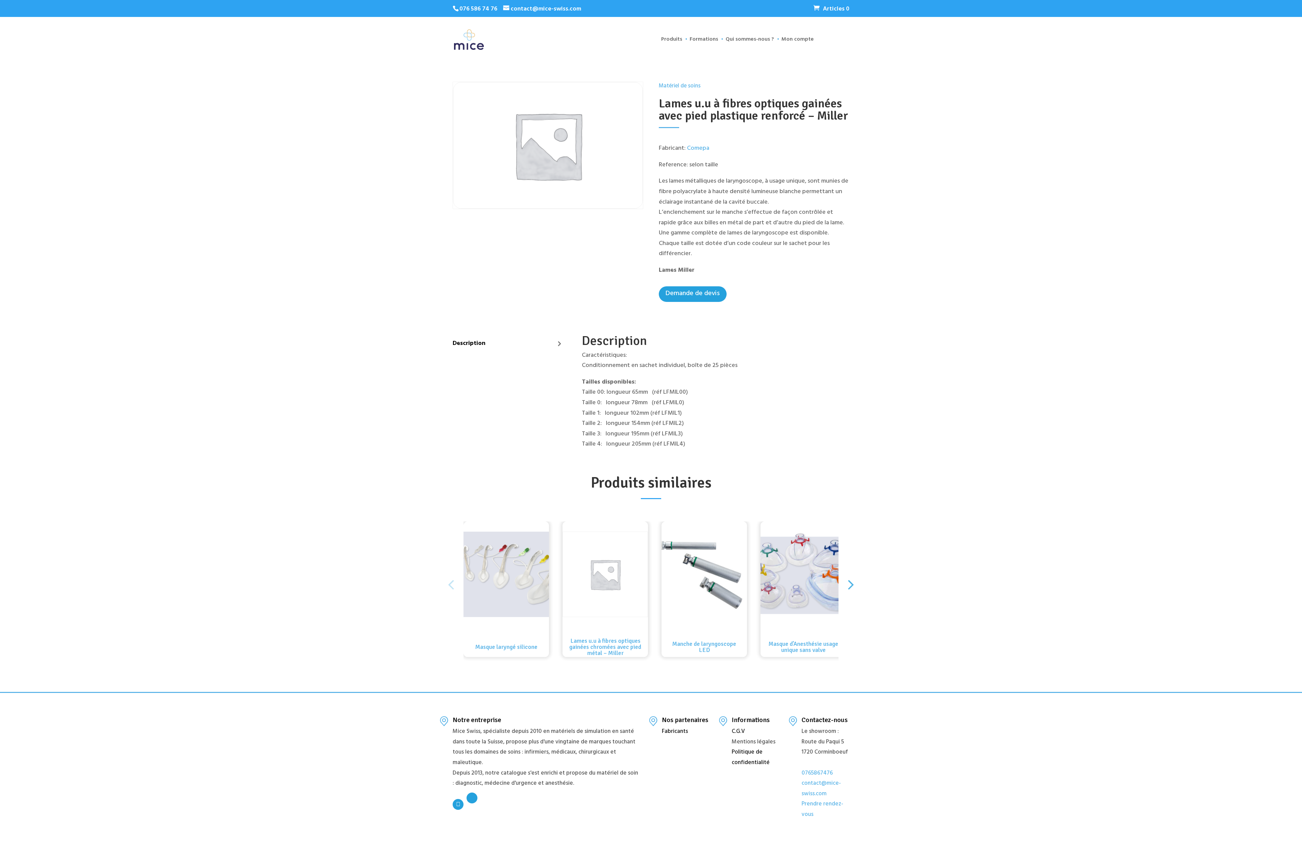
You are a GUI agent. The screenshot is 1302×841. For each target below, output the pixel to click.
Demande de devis (693, 294)
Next (851, 579)
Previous (451, 579)
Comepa (698, 149)
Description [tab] (469, 344)
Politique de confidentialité (751, 757)
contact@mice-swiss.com (821, 789)
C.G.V (738, 731)
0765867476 (817, 773)
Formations (704, 41)
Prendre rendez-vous (822, 809)
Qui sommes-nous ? (750, 41)
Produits (671, 41)
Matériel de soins (680, 86)
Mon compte (798, 41)
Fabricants (675, 731)
